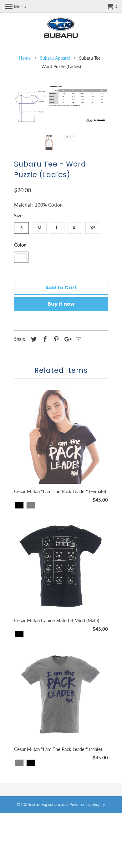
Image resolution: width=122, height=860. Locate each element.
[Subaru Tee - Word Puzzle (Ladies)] (61, 106)
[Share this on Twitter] (33, 339)
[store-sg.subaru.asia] (61, 28)
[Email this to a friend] (78, 339)
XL (75, 227)
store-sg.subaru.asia (50, 804)
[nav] (15, 6)
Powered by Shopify (87, 804)
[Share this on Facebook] (44, 339)
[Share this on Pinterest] (55, 339)
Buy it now (61, 304)
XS (92, 227)
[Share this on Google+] (66, 339)
